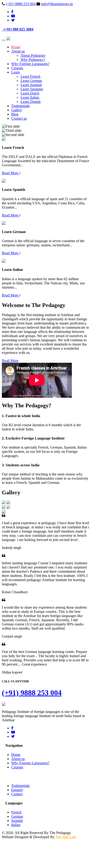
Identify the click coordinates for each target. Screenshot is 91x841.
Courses (17, 68)
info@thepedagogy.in (57, 4)
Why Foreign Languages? (30, 64)
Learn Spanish (31, 85)
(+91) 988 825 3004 (17, 29)
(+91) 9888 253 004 (20, 4)
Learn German (31, 81)
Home (15, 47)
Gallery (16, 110)
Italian (15, 825)
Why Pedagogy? (33, 60)
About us (18, 51)
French (16, 812)
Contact (17, 794)
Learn (15, 72)
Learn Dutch (30, 93)
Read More (10, 173)
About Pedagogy (33, 55)
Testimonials (20, 106)
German (17, 816)
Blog (14, 114)
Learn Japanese (32, 89)
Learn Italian (30, 97)
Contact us (19, 118)
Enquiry (17, 790)
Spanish (17, 821)
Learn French (30, 76)
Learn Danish (31, 102)
